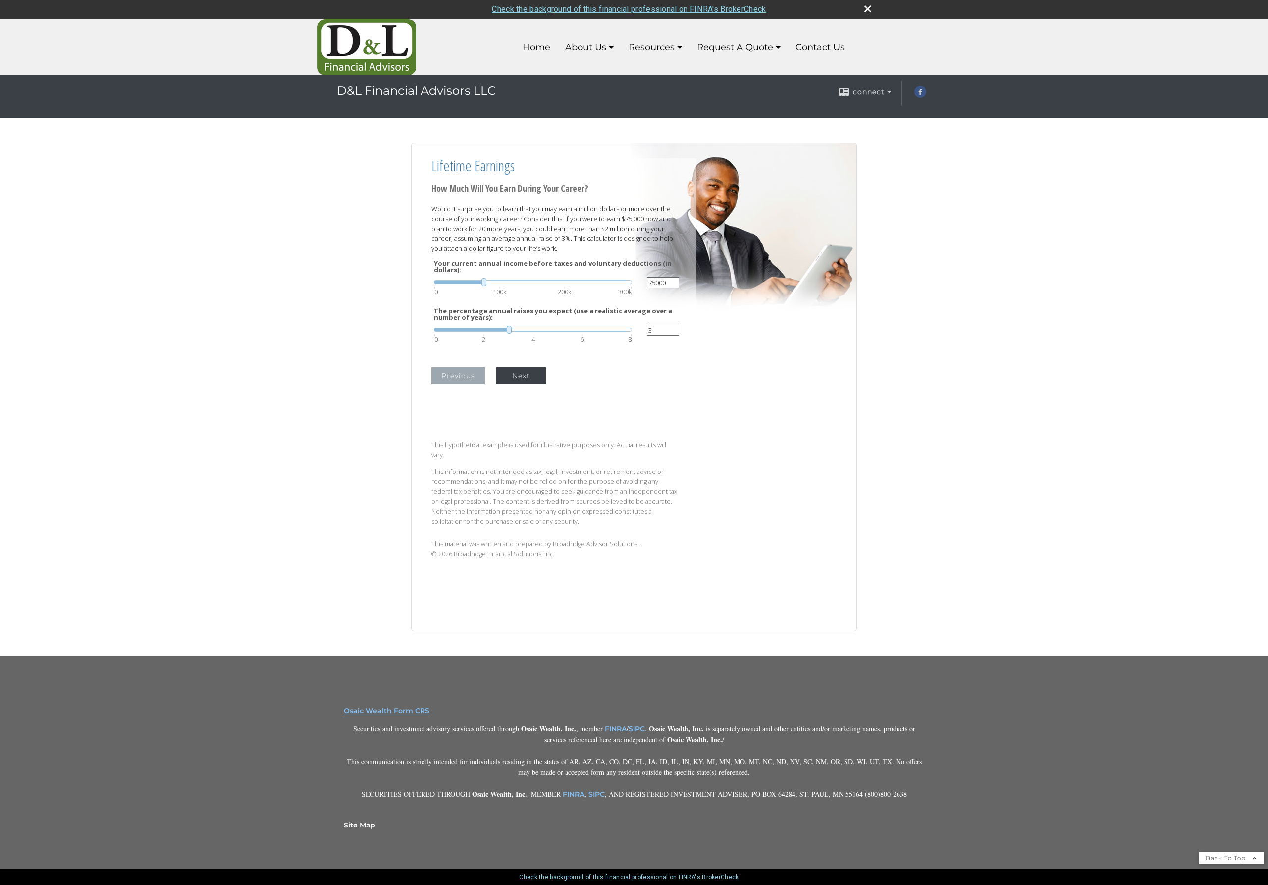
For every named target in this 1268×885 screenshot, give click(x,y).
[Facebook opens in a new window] (920, 95)
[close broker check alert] (868, 9)
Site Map (359, 825)
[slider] (533, 282)
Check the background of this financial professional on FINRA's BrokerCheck (629, 9)
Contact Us (820, 47)
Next (521, 375)
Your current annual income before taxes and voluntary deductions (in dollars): (553, 266)
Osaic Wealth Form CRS (386, 711)
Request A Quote (735, 47)
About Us (585, 47)
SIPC (637, 728)
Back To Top (1227, 858)
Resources (652, 47)
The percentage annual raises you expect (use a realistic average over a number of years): (553, 314)
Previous (458, 375)
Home (536, 47)
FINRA (616, 728)
